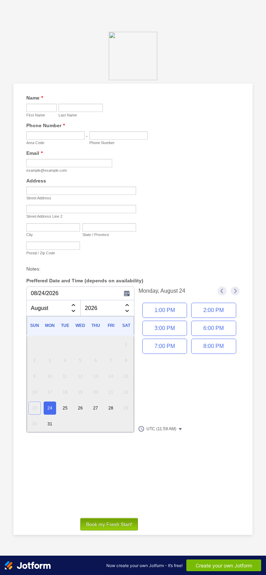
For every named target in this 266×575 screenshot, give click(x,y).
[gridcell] (49, 408)
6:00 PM (213, 328)
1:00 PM (164, 310)
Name (34, 98)
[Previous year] (127, 304)
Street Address (38, 198)
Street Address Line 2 (44, 216)
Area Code (35, 143)
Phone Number (45, 125)
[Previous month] (73, 304)
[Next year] (127, 312)
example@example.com (46, 170)
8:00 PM (213, 346)
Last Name (68, 115)
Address (36, 180)
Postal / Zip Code (40, 253)
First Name (35, 115)
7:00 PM (164, 346)
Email (34, 153)
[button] (161, 429)
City (29, 235)
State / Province (95, 235)
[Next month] (73, 312)
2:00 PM (213, 310)
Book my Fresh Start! (109, 524)
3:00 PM (164, 328)
